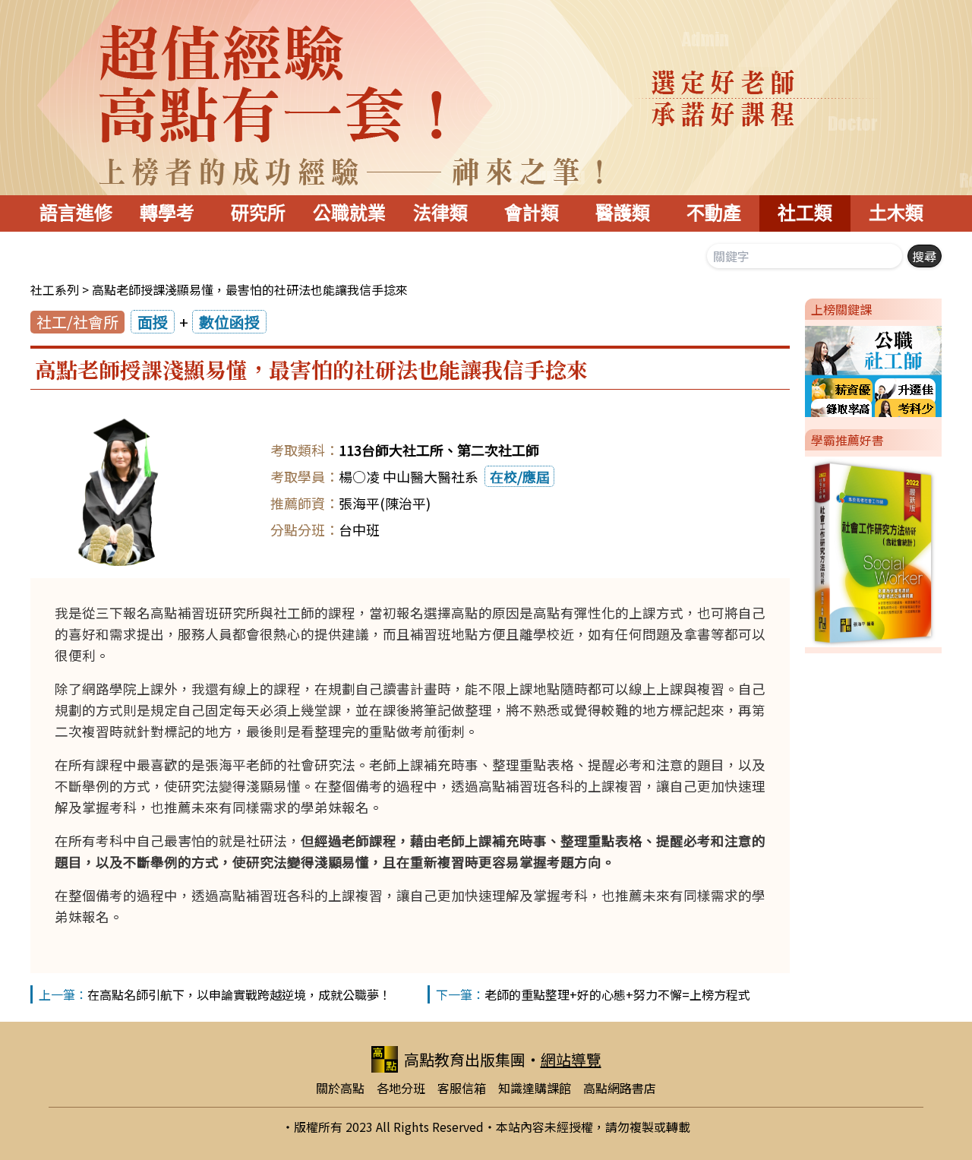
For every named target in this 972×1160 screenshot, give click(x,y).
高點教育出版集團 (464, 1059)
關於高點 (340, 1088)
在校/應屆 (520, 476)
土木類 (896, 213)
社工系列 (54, 289)
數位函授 (229, 322)
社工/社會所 (77, 322)
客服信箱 (461, 1088)
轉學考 (167, 213)
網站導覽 (571, 1059)
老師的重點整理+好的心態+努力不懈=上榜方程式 (617, 994)
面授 (152, 322)
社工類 (805, 213)
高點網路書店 (619, 1088)
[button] (799, 368)
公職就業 (349, 213)
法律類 (440, 213)
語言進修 (75, 213)
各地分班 (401, 1088)
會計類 (531, 213)
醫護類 (622, 213)
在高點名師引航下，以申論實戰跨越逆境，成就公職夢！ (239, 994)
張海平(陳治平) (385, 503)
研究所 (258, 213)
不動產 (713, 213)
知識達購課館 (534, 1088)
